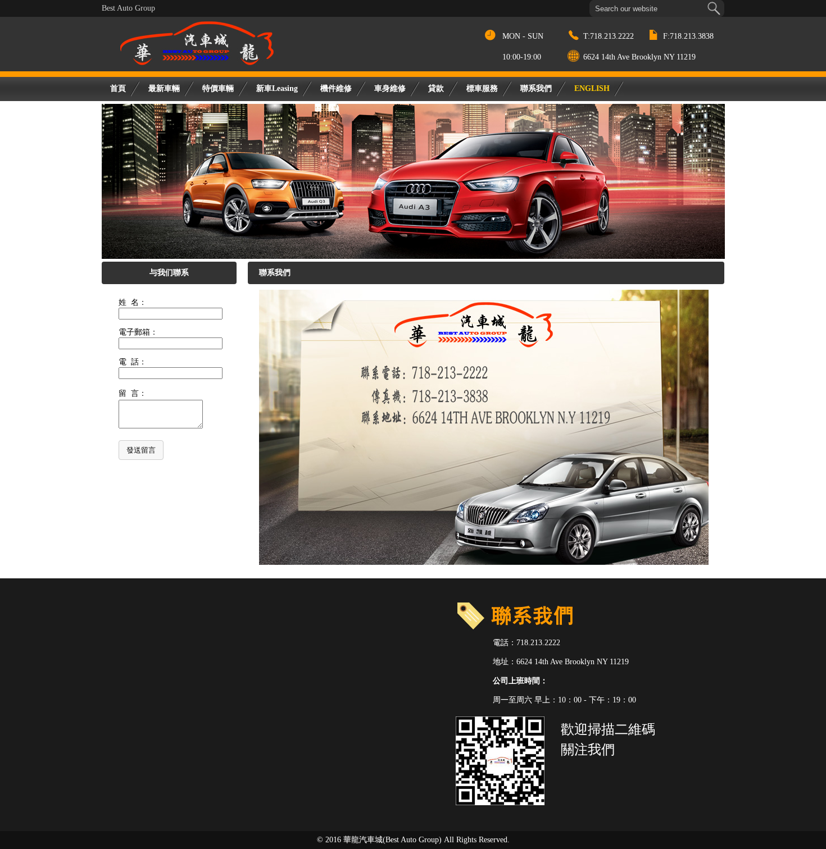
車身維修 (390, 88)
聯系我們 (536, 88)
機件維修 (336, 88)
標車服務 (482, 88)
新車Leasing (277, 88)
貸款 (436, 88)
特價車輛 (218, 88)
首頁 (118, 88)
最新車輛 (164, 88)
